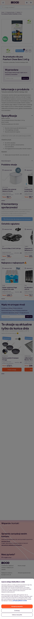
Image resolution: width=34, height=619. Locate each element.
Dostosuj (17, 610)
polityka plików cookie (20, 600)
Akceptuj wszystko (17, 606)
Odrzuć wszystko (17, 615)
